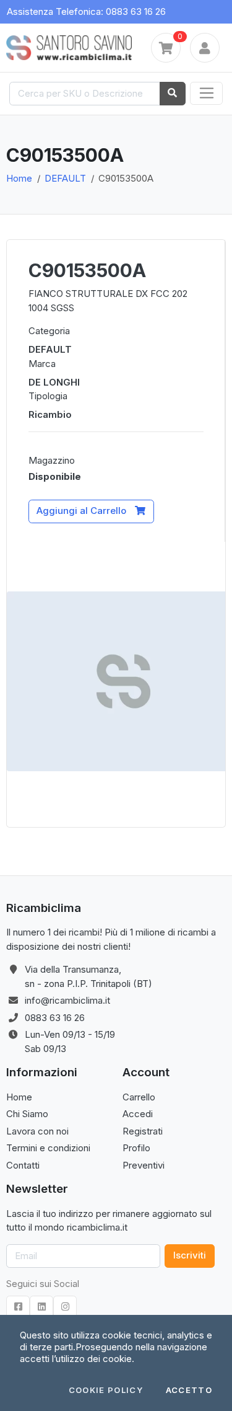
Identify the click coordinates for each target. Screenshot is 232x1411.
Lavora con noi (37, 1131)
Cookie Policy (106, 1390)
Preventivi (143, 1165)
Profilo (136, 1148)
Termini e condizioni (48, 1148)
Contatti (23, 1165)
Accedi (137, 1114)
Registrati (142, 1131)
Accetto (189, 1390)
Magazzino (51, 460)
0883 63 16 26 (55, 1018)
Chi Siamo (27, 1114)
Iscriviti (189, 1255)
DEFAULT (65, 178)
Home (19, 178)
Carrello (138, 1097)
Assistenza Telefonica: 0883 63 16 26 (86, 11)
